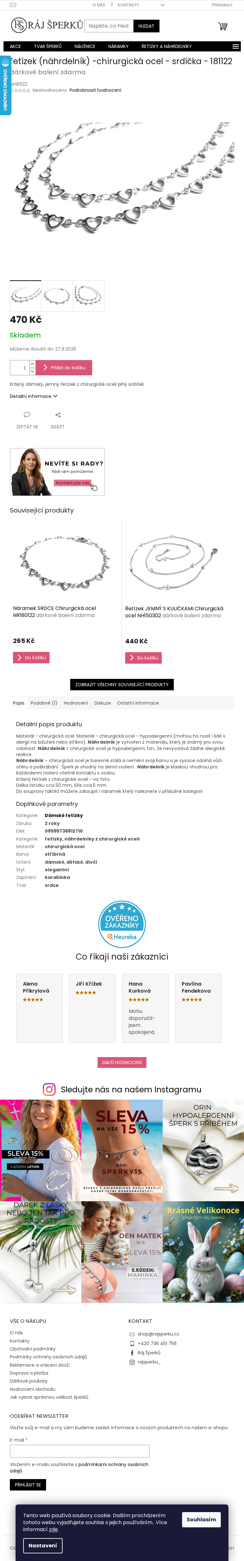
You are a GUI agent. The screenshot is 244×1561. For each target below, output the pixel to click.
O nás (98, 5)
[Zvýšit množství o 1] (32, 364)
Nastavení (43, 1545)
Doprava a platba (29, 1373)
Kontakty (128, 5)
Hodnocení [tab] (76, 703)
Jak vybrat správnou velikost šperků (49, 1397)
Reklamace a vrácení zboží (40, 1365)
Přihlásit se (28, 1485)
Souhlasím (201, 1519)
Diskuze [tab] (102, 703)
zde (53, 1529)
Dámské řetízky (64, 815)
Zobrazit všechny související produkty (122, 684)
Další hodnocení (122, 1062)
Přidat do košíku (68, 368)
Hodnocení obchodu (32, 1389)
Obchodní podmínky (33, 1349)
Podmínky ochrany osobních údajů (48, 1357)
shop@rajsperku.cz (158, 1334)
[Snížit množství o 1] (32, 371)
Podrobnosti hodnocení (95, 90)
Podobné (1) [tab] (44, 703)
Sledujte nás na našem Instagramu (131, 1089)
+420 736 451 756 (157, 1343)
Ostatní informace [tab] (138, 703)
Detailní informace (30, 396)
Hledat (146, 26)
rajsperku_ (149, 1362)
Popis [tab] (18, 703)
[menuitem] (15, 46)
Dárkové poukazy (29, 1381)
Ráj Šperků (149, 1353)
